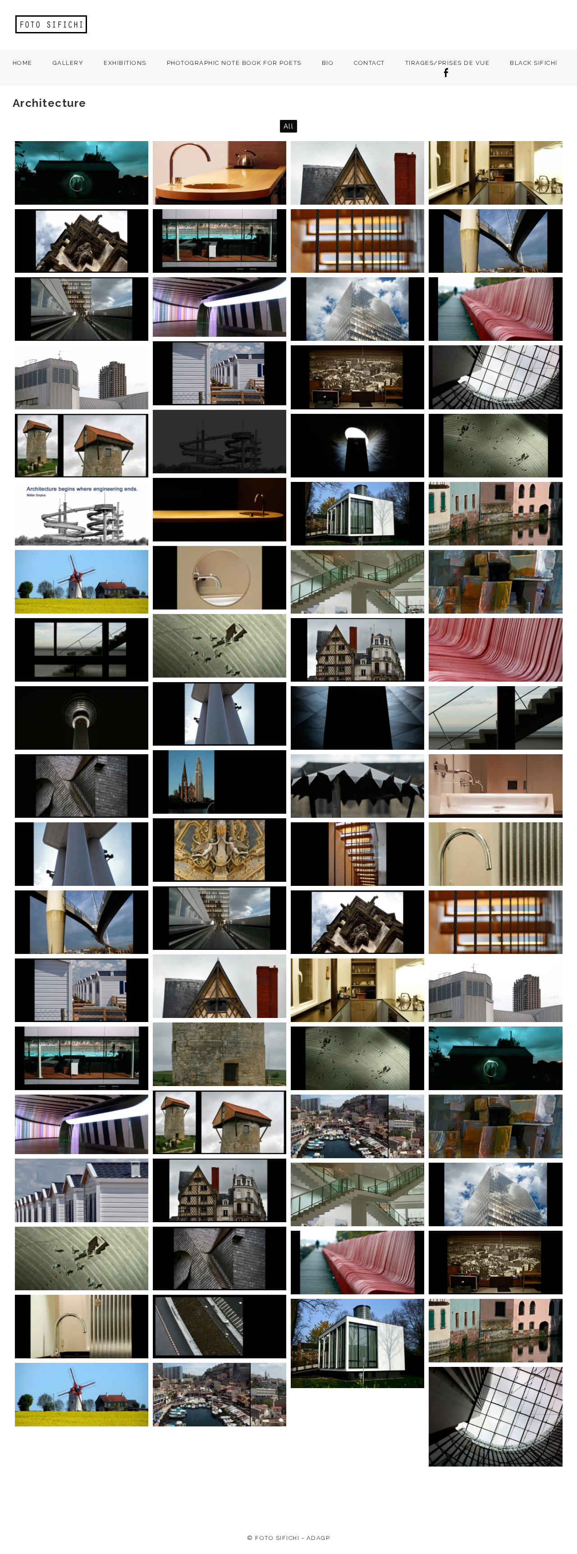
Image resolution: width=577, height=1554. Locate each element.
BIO (328, 63)
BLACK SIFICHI (534, 63)
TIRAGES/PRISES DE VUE (447, 63)
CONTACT (369, 63)
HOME (22, 63)
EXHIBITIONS (125, 63)
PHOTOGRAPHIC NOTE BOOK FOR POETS (234, 63)
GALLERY (68, 63)
